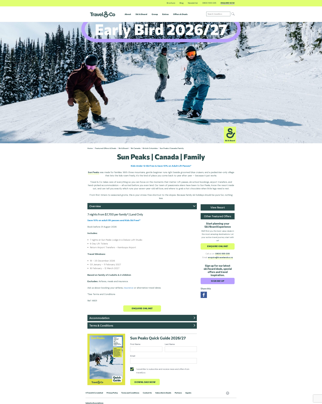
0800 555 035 (222, 253)
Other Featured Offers (217, 216)
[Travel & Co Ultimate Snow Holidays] (103, 14)
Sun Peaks (93, 172)
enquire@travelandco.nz (220, 257)
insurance (129, 287)
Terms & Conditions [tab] (101, 325)
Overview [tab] (95, 206)
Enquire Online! (142, 308)
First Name (135, 344)
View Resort (217, 207)
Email (132, 356)
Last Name (170, 344)
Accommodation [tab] (99, 317)
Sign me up (217, 280)
